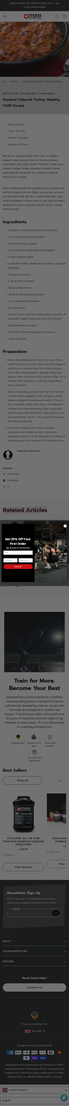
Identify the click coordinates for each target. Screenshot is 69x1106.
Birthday (22, 557)
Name (6, 557)
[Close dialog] (65, 525)
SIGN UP (18, 566)
